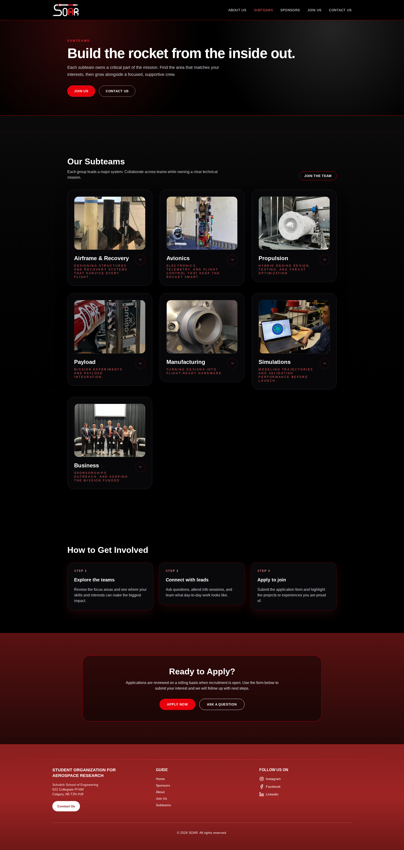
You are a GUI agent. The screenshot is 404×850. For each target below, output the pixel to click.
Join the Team (318, 176)
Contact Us (340, 10)
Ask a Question (222, 704)
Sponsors (290, 10)
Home (160, 779)
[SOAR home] (65, 10)
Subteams (263, 10)
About (160, 792)
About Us (237, 10)
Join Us (314, 10)
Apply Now (177, 704)
